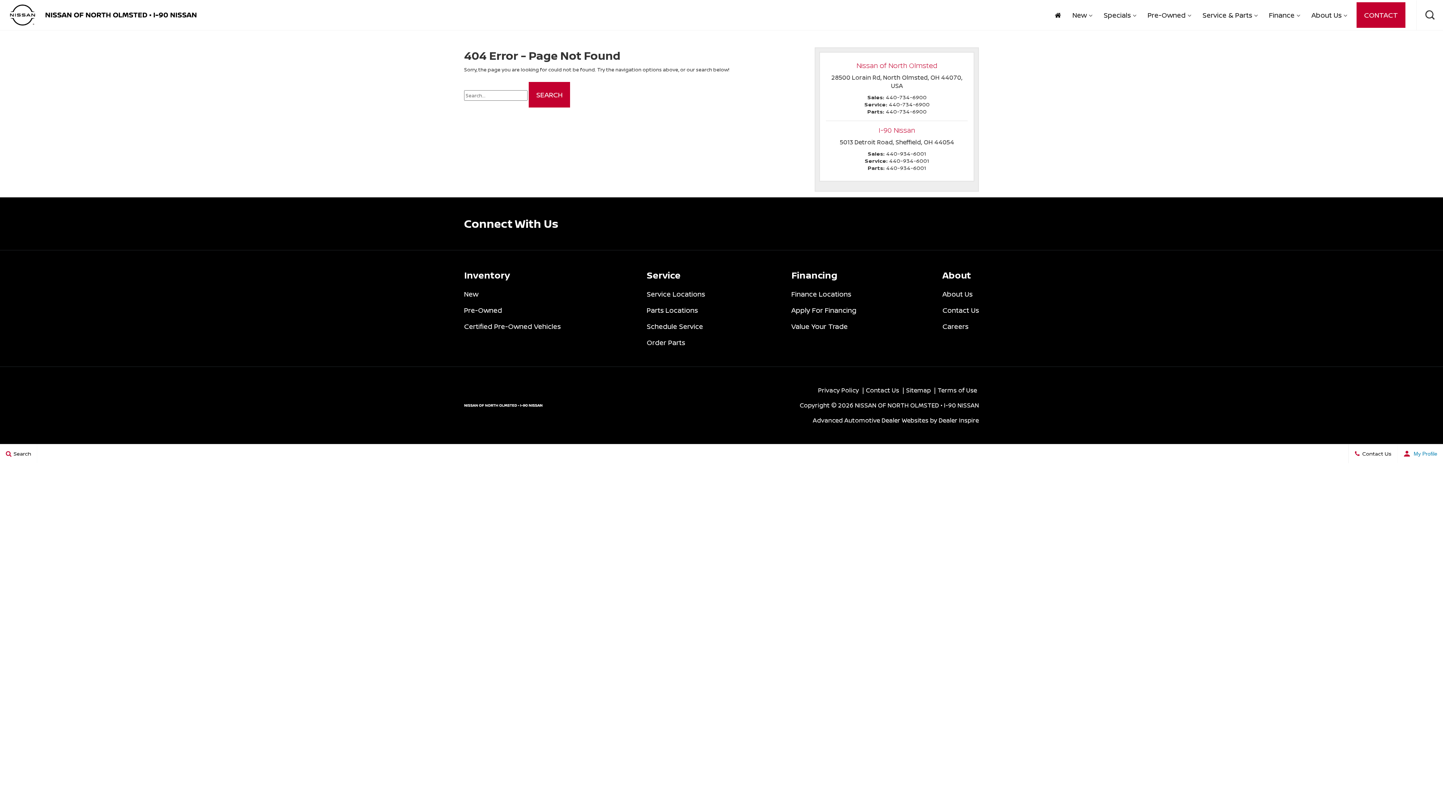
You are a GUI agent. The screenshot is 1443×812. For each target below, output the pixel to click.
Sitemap (918, 390)
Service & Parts (1227, 15)
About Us (1326, 15)
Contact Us (960, 310)
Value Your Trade (819, 326)
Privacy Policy (838, 390)
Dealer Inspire (959, 420)
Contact (1381, 15)
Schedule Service (675, 326)
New (1079, 15)
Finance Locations (821, 293)
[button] (1430, 15)
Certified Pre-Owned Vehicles (512, 326)
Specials (1117, 15)
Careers (955, 326)
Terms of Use (957, 390)
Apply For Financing (823, 310)
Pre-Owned (1167, 15)
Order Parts (666, 342)
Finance (1282, 15)
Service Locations (676, 293)
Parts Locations (672, 310)
